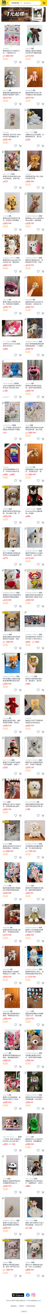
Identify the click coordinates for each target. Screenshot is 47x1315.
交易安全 (24, 1311)
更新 (39, 1300)
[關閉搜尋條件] (21, 3)
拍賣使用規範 (30, 1306)
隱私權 (21, 1306)
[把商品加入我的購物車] (20, 62)
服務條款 (14, 1306)
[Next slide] (21, 35)
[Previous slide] (3, 35)
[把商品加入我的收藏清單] (15, 62)
